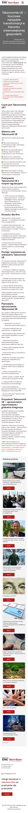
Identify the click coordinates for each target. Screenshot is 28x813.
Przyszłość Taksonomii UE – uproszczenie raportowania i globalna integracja (13, 97)
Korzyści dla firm (8, 86)
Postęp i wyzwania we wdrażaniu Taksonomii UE (12, 89)
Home (5, 39)
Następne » (6, 742)
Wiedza (10, 39)
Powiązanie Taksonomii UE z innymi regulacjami (13, 83)
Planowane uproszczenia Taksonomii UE (13, 92)
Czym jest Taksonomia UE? (11, 79)
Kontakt (7, 794)
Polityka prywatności (14, 809)
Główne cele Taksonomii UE (11, 81)
